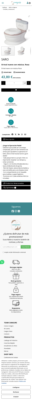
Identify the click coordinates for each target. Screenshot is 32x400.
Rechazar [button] (16, 392)
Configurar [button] (16, 387)
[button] (16, 3)
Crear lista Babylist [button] (9, 343)
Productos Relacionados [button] (14, 183)
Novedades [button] (7, 348)
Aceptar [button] (16, 396)
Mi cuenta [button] (7, 328)
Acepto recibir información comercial (15, 252)
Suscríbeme (26, 247)
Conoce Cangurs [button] (9, 326)
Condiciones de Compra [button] (11, 357)
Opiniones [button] (11, 187)
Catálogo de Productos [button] (10, 340)
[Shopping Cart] (16, 90)
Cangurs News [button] (8, 331)
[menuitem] (16, 326)
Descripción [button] (9, 139)
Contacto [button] (6, 334)
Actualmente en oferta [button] (10, 346)
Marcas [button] (6, 351)
